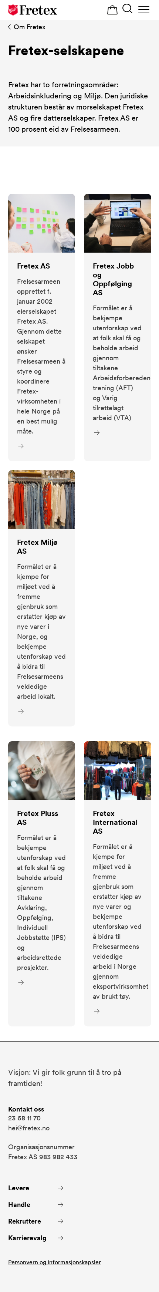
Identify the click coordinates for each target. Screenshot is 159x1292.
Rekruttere (24, 1221)
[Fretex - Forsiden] (32, 10)
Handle (19, 1204)
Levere (18, 1188)
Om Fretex (29, 27)
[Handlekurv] (112, 10)
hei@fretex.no (29, 1128)
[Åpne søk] (127, 9)
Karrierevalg (27, 1238)
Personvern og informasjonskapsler (54, 1262)
